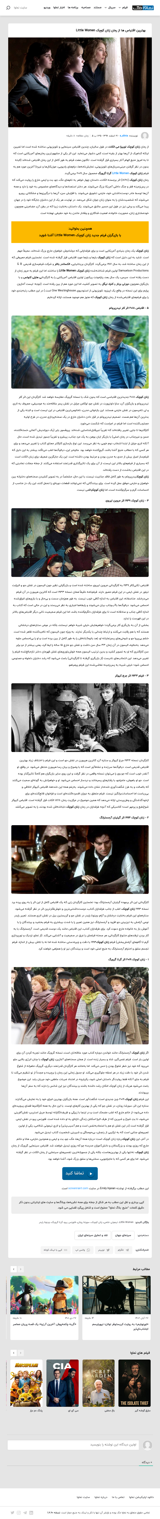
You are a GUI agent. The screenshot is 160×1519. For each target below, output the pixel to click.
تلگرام (121, 1250)
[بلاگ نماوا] (143, 7)
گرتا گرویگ (57, 1222)
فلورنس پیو (70, 1222)
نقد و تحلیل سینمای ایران (93, 1235)
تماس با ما (118, 1497)
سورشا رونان (83, 1222)
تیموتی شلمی (111, 1222)
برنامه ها (73, 7)
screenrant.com (78, 1188)
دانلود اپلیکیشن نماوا (141, 1497)
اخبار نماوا (59, 7)
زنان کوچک (96, 1222)
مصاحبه (86, 7)
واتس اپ (80, 1250)
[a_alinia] (143, 136)
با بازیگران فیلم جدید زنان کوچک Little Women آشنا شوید (80, 235)
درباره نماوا (101, 1497)
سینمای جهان (123, 1235)
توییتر (101, 1250)
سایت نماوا (20, 8)
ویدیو (47, 7)
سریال (112, 7)
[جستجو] (8, 8)
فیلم (125, 7)
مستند (97, 7)
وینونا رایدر (44, 1222)
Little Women (121, 173)
